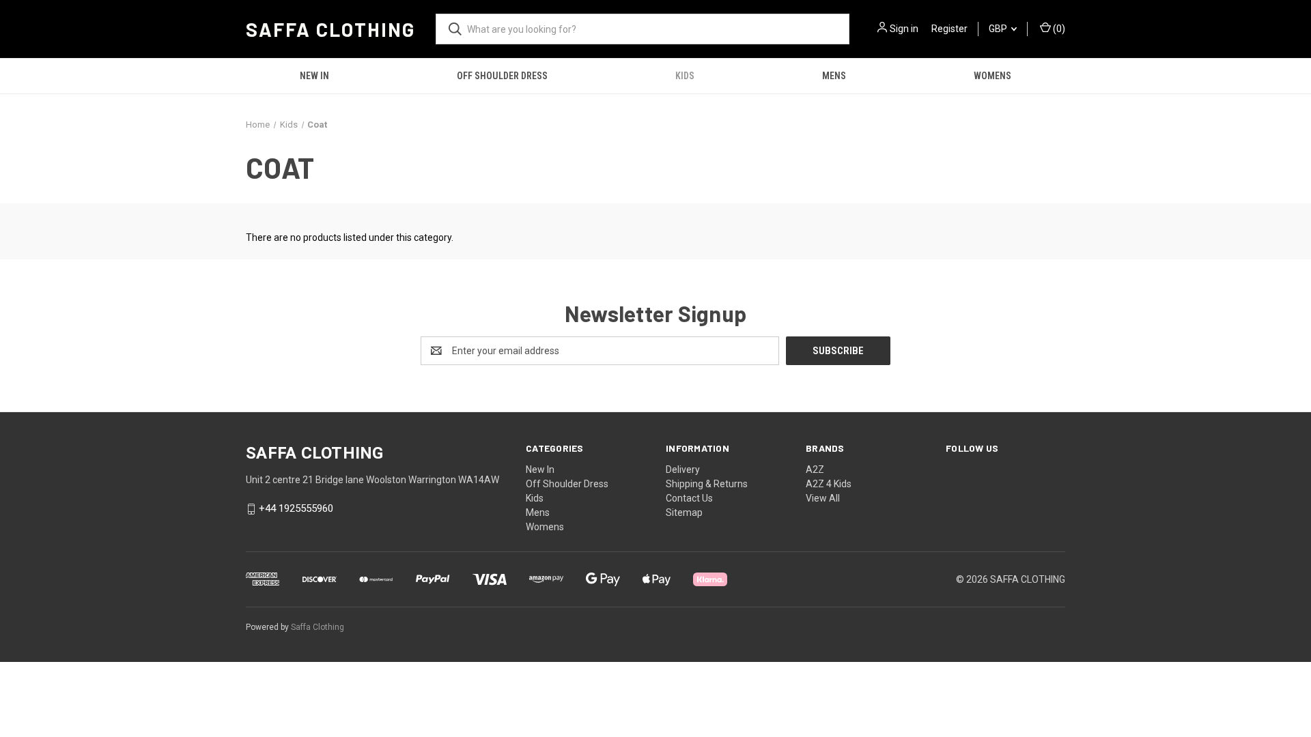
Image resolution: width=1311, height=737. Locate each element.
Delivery (683, 469)
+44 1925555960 (296, 509)
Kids (684, 75)
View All (823, 498)
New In (314, 75)
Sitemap (684, 512)
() (1058, 28)
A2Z (815, 469)
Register (949, 28)
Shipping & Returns (707, 483)
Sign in (904, 28)
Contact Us (689, 498)
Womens (992, 75)
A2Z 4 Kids (828, 483)
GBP (999, 28)
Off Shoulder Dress (502, 75)
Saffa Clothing (317, 627)
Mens (834, 75)
